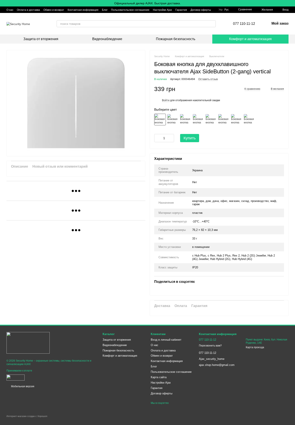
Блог (105, 9)
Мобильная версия (22, 386)
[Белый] (160, 119)
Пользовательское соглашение (130, 9)
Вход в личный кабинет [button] (166, 339)
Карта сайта (159, 377)
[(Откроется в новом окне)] (15, 377)
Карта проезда (255, 347)
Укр (221, 9)
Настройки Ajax (162, 9)
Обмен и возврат (53, 9)
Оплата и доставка (28, 9)
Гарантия (181, 9)
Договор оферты (200, 9)
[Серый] (211, 119)
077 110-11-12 (244, 23)
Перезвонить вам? (210, 345)
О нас (9, 9)
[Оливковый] (236, 119)
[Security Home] (28, 342)
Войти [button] (166, 100)
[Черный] (173, 119)
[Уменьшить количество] (157, 138)
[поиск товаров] (212, 23)
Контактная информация (83, 9)
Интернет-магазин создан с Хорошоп (26, 416)
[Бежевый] (224, 119)
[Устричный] (249, 119)
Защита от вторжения (40, 39)
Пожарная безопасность (175, 39)
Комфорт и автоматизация (250, 39)
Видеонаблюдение (107, 39)
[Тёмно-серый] (198, 119)
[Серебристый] (185, 119)
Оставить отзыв (208, 79)
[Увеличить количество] (171, 138)
